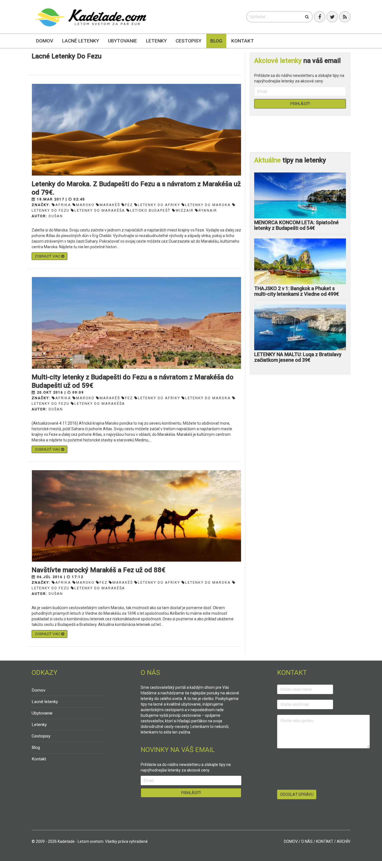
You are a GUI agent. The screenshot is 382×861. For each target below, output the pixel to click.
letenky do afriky (159, 205)
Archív (343, 841)
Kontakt (242, 41)
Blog (216, 41)
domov (291, 841)
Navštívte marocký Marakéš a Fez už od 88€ (98, 570)
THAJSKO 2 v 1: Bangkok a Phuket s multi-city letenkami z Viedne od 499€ (296, 291)
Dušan (56, 216)
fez (129, 205)
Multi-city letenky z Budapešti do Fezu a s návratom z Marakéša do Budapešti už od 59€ (133, 381)
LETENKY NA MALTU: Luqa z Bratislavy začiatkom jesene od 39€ (297, 357)
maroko (85, 205)
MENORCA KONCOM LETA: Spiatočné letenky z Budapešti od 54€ (296, 225)
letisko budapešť (150, 210)
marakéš (110, 205)
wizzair (185, 210)
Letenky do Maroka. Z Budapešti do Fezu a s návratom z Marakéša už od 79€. (136, 188)
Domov (44, 41)
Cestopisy (188, 41)
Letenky (156, 41)
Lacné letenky (80, 41)
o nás (307, 841)
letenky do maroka (208, 205)
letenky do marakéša (99, 210)
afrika (63, 205)
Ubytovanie (122, 41)
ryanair (208, 210)
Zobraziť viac (48, 256)
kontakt (324, 841)
